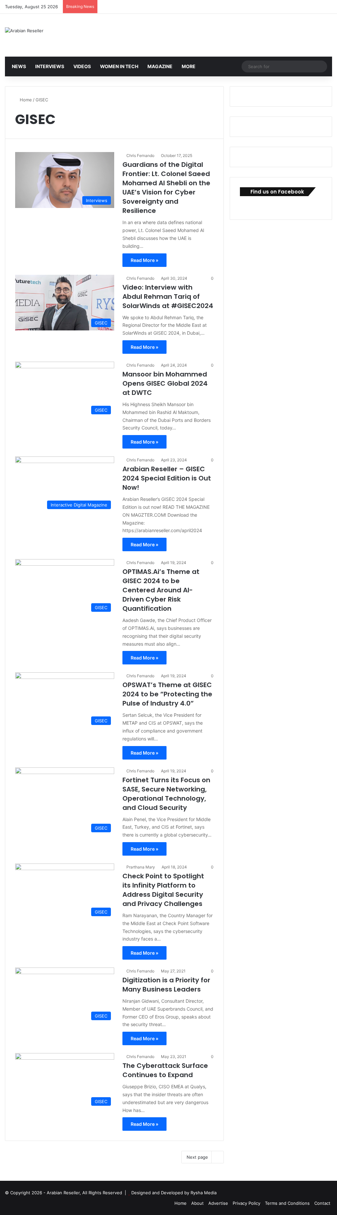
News (18, 66)
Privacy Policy (246, 1203)
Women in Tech (118, 66)
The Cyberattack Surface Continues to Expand (165, 1070)
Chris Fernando (140, 155)
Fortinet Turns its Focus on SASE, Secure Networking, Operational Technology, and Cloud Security (166, 793)
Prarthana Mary (140, 867)
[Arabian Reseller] (24, 30)
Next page (197, 1157)
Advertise (218, 1203)
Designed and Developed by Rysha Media (174, 1192)
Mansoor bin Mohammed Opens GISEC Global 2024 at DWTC (165, 383)
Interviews (49, 66)
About (197, 1203)
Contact (322, 1203)
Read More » (144, 260)
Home (25, 99)
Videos (81, 66)
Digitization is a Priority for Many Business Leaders (166, 984)
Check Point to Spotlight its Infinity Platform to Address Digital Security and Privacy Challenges (163, 889)
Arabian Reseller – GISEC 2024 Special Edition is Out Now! (166, 478)
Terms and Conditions (287, 1203)
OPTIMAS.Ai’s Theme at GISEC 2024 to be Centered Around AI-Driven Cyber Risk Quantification (160, 590)
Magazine (159, 66)
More (188, 66)
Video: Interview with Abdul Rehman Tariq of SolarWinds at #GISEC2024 (167, 296)
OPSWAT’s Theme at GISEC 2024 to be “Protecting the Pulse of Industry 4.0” (167, 694)
